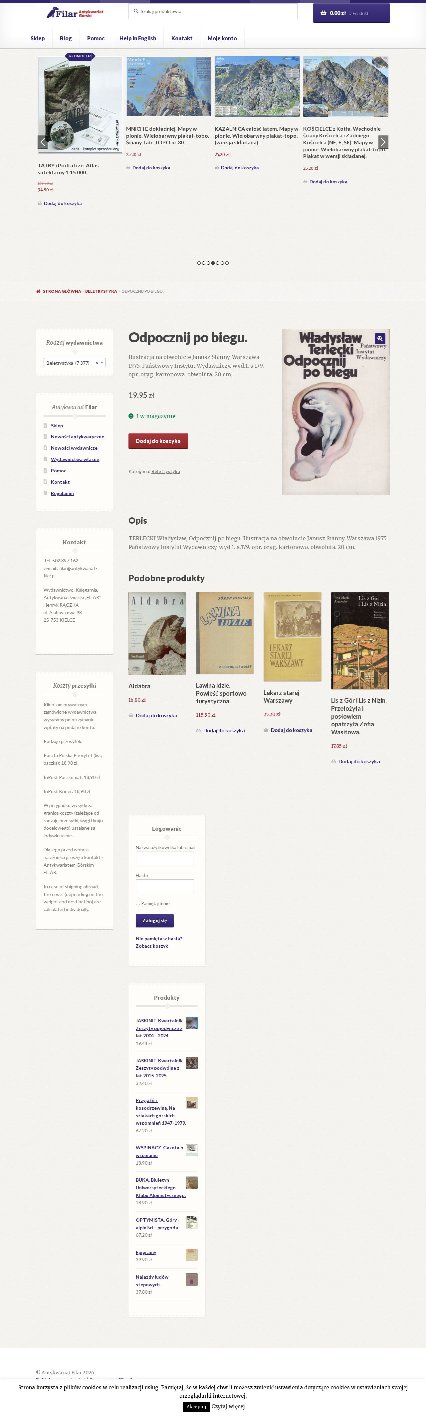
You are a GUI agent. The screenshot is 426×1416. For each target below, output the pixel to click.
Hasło (142, 875)
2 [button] (203, 263)
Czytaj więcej (228, 1406)
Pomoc (96, 38)
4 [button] (213, 263)
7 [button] (227, 263)
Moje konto (222, 38)
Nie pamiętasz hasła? (159, 938)
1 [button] (199, 263)
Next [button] (383, 142)
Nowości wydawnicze (74, 448)
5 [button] (217, 263)
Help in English (137, 38)
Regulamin (62, 493)
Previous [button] (43, 142)
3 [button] (208, 263)
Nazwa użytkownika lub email (165, 847)
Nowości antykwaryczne (77, 436)
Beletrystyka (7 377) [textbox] (73, 363)
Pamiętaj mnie (155, 903)
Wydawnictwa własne (75, 459)
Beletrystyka (101, 291)
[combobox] (75, 362)
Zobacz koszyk (152, 946)
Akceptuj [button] (196, 1407)
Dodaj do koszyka (63, 203)
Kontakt (182, 38)
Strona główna (62, 291)
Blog (66, 38)
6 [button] (222, 263)
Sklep (38, 38)
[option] (80, 132)
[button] (380, 338)
